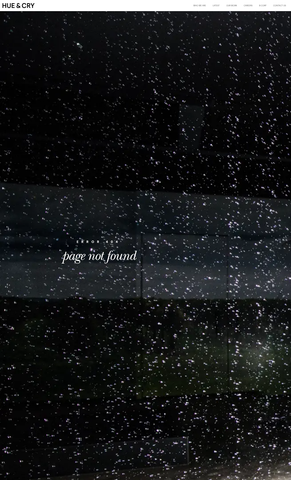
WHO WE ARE (199, 5)
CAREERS (248, 5)
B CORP (262, 5)
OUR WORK (231, 5)
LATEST (216, 5)
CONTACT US (279, 5)
